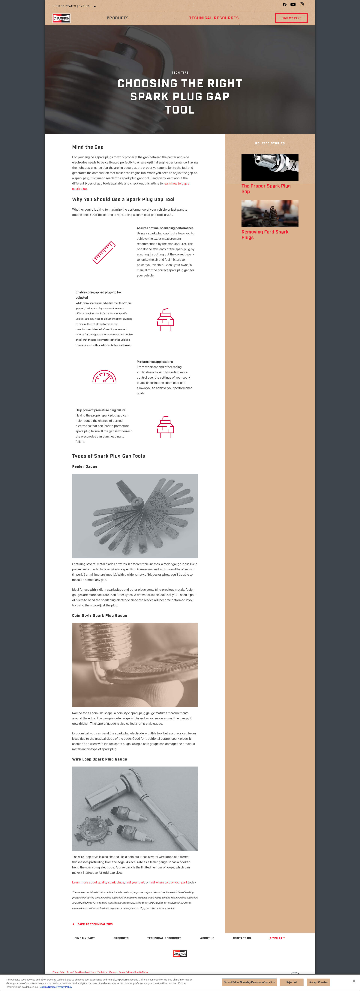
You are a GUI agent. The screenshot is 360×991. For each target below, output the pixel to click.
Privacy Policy (58, 972)
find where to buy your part (168, 883)
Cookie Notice (141, 972)
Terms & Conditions (76, 972)
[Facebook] (285, 5)
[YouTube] (293, 5)
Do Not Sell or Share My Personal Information (249, 982)
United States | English (73, 6)
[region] (180, 982)
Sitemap (275, 938)
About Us (207, 938)
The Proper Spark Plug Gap (266, 189)
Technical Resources (214, 18)
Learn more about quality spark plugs (98, 883)
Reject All (291, 982)
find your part (135, 883)
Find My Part (291, 18)
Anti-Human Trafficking (96, 972)
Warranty (113, 972)
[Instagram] (302, 5)
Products (118, 18)
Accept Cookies (318, 982)
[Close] (354, 981)
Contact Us (242, 938)
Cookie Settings (126, 972)
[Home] (64, 18)
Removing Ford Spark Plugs (265, 235)
